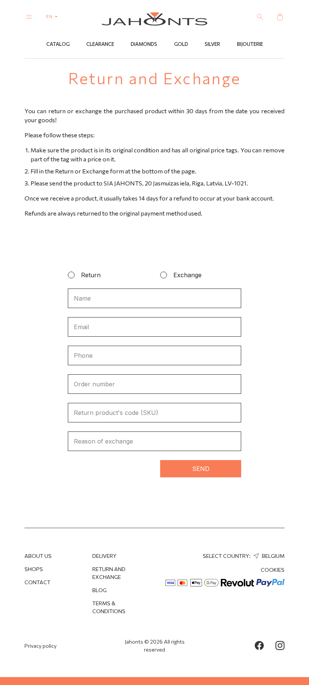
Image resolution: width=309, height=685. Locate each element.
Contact (37, 582)
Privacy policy (40, 645)
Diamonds (144, 44)
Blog (99, 590)
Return (91, 275)
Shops (33, 569)
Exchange (187, 275)
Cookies (273, 570)
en (50, 16)
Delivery (104, 556)
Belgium (273, 556)
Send (201, 468)
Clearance (100, 44)
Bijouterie (250, 44)
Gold (181, 44)
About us (38, 556)
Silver (212, 44)
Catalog (58, 44)
